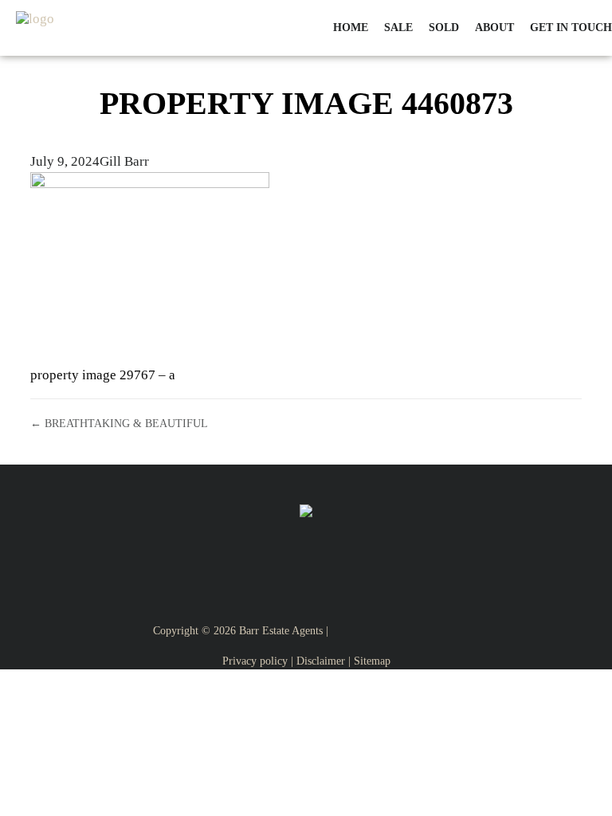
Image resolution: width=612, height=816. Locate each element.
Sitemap (372, 661)
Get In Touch (571, 27)
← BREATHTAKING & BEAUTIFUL (119, 423)
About (494, 27)
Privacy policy (255, 661)
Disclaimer (320, 661)
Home (350, 27)
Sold (444, 27)
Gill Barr (124, 161)
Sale (398, 27)
